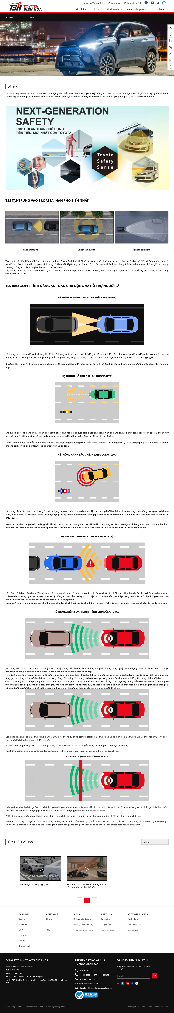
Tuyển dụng (133, 918)
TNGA (31, 17)
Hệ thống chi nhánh (132, 3)
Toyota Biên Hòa (135, 924)
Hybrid (49, 918)
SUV (21, 929)
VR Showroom (114, 3)
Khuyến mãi (106, 924)
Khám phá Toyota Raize (94, 3)
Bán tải (22, 940)
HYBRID (9, 17)
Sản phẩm (105, 918)
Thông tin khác (107, 929)
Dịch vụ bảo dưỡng (82, 918)
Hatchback (24, 924)
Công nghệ (133, 929)
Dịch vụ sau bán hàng (83, 924)
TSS (21, 17)
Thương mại (24, 946)
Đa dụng (23, 935)
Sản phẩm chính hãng (83, 929)
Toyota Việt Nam (162, 1006)
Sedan (22, 918)
